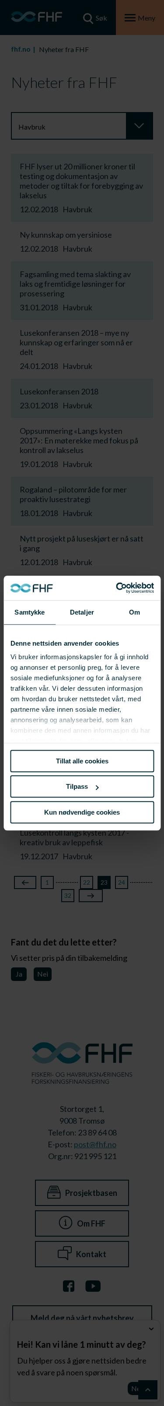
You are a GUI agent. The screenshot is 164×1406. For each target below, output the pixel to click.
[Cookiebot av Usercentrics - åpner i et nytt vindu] (117, 588)
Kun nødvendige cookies (82, 812)
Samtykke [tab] (29, 612)
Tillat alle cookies (82, 761)
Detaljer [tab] (82, 612)
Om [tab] (134, 612)
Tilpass (77, 786)
